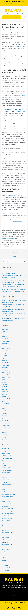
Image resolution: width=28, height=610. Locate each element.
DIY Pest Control (6, 472)
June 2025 (4, 355)
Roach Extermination (7, 532)
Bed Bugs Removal (6, 455)
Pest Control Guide (6, 515)
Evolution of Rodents (7, 475)
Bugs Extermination (6, 467)
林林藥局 (4, 304)
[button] (25, 17)
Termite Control (5, 547)
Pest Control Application (8, 513)
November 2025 (6, 348)
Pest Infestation (6, 520)
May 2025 (4, 358)
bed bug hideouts (6, 451)
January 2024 (5, 396)
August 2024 (5, 379)
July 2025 (4, 353)
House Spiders (5, 487)
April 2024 (4, 389)
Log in (3, 563)
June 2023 (4, 413)
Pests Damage (5, 527)
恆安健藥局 (4, 309)
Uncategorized (5, 551)
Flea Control (5, 477)
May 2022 (4, 439)
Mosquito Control (6, 501)
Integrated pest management (9, 494)
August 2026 (5, 329)
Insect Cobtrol (5, 489)
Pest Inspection (5, 523)
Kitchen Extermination (7, 496)
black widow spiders (7, 458)
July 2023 (4, 411)
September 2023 (6, 406)
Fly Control (4, 482)
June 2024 (4, 384)
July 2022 (4, 437)
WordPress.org (5, 570)
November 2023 (6, 401)
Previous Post (14, 252)
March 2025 (5, 362)
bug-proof (4, 465)
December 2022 (6, 427)
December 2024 (6, 370)
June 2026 (4, 334)
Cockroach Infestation (7, 470)
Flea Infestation (5, 479)
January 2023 (5, 425)
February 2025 (5, 365)
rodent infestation (6, 537)
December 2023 (6, 398)
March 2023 (5, 420)
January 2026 (5, 343)
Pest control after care (7, 508)
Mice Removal (5, 499)
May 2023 (4, 415)
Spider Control (5, 542)
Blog (3, 460)
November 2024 (6, 372)
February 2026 (5, 341)
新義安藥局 (4, 313)
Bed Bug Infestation (7, 453)
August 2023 (5, 408)
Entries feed (5, 565)
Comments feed (6, 567)
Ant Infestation (5, 448)
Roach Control (5, 530)
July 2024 (4, 382)
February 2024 (5, 394)
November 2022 (6, 430)
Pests (3, 525)
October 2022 (5, 432)
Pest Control (5, 506)
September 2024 (6, 377)
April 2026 (4, 336)
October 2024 (5, 374)
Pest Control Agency (7, 511)
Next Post (14, 256)
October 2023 (5, 403)
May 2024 (4, 386)
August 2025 (5, 351)
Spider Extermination (7, 544)
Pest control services (7, 518)
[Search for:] (14, 261)
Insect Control (5, 491)
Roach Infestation (6, 535)
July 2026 (4, 331)
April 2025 (4, 360)
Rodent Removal (6, 29)
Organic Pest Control (7, 503)
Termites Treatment (7, 549)
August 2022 (5, 435)
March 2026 (5, 339)
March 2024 (5, 391)
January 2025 (5, 367)
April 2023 (4, 418)
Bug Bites (4, 463)
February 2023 (5, 423)
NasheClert (4, 300)
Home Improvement (7, 484)
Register (4, 560)
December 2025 (6, 346)
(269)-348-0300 (15, 4)
